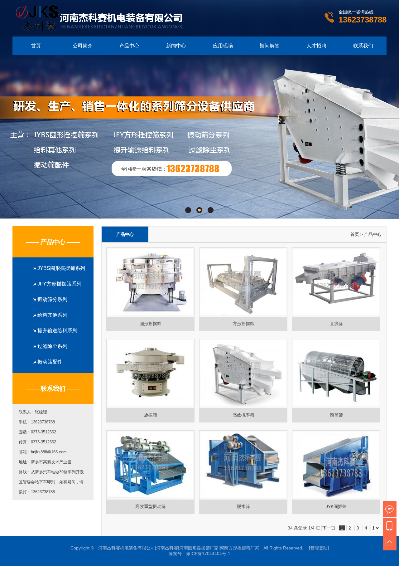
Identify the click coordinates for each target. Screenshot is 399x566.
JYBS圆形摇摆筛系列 (60, 268)
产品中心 (129, 45)
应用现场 (223, 45)
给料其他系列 (51, 315)
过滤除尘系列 (51, 346)
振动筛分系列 (51, 299)
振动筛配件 (49, 361)
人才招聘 (316, 45)
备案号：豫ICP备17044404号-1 (199, 553)
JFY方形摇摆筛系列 (58, 283)
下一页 (328, 527)
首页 (36, 45)
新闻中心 (176, 45)
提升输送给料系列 (56, 330)
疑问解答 (270, 45)
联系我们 (363, 45)
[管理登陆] (319, 547)
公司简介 (83, 45)
